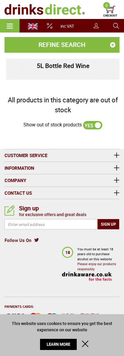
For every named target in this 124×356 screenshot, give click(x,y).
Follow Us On (18, 240)
